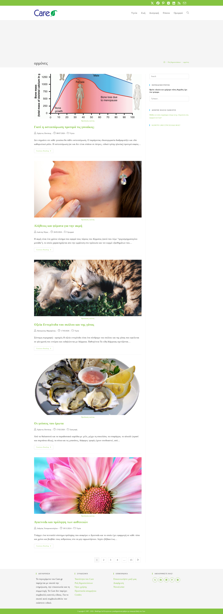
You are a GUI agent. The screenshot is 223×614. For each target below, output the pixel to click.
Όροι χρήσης (81, 587)
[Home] (164, 62)
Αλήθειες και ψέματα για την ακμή (58, 225)
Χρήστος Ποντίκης (44, 133)
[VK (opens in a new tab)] (168, 3)
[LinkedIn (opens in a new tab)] (173, 3)
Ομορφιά (70, 232)
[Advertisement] (111, 41)
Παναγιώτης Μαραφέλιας (46, 331)
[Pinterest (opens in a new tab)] (163, 3)
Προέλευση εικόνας (88, 121)
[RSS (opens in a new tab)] (179, 3)
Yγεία (72, 133)
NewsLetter (118, 587)
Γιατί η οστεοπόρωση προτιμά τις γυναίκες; (64, 127)
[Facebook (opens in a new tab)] (158, 3)
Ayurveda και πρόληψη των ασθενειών (61, 522)
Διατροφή (73, 430)
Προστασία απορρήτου (85, 591)
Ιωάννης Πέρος (42, 232)
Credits (78, 594)
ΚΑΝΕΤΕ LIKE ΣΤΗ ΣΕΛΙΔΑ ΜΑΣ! (166, 125)
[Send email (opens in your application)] (184, 3)
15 (131, 560)
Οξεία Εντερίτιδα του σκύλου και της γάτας (64, 324)
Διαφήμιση (118, 583)
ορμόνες (186, 62)
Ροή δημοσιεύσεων (84, 583)
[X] (155, 579)
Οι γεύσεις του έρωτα (49, 423)
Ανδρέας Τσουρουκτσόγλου (47, 528)
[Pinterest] (172, 579)
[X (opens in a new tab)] (152, 3)
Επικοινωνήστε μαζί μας (125, 579)
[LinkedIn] (166, 579)
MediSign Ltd (99, 611)
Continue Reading (44, 151)
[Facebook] (160, 579)
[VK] (177, 579)
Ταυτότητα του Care (84, 579)
